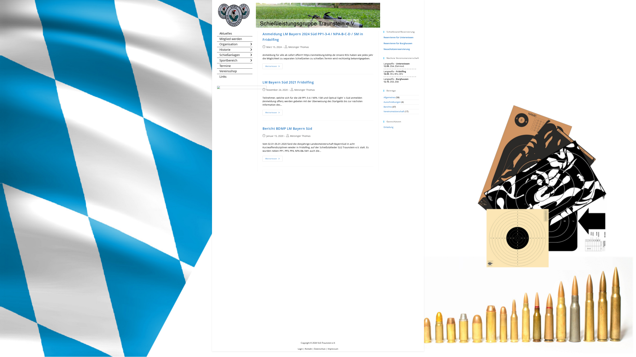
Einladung (388, 127)
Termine (225, 66)
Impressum (333, 348)
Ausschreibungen (392, 101)
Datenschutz (320, 348)
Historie (224, 50)
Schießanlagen (229, 55)
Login (300, 348)
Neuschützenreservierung (397, 49)
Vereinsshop (228, 71)
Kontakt (308, 348)
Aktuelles (225, 33)
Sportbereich (228, 60)
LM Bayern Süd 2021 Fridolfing (288, 82)
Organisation (228, 44)
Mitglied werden (230, 39)
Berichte (388, 106)
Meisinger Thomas (298, 47)
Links (223, 77)
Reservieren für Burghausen (398, 43)
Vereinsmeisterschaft (394, 111)
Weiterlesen (274, 67)
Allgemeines (389, 97)
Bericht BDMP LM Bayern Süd (287, 128)
